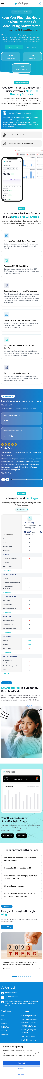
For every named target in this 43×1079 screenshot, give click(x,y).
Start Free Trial (7, 835)
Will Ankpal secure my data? (14, 886)
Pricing (3, 1019)
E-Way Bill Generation (29, 1040)
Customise (21, 1069)
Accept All (21, 1063)
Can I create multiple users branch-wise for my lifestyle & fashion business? (20, 895)
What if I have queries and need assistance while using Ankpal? (20, 859)
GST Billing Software (29, 1026)
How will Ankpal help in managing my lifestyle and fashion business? (20, 877)
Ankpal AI (4, 1031)
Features (4, 1023)
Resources (4, 1034)
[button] (7, 479)
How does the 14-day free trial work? (17, 868)
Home (3, 1016)
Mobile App (5, 1027)
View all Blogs (7, 927)
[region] (21, 1061)
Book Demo (21, 835)
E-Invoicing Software (29, 1016)
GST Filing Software (28, 1036)
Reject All (21, 1074)
